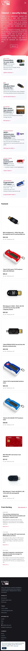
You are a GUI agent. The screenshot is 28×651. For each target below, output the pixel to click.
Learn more (16, 645)
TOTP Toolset (4, 608)
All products (4, 598)
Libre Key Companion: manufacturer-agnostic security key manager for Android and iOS (13, 554)
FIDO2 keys (3, 602)
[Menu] (25, 2)
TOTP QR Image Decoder (7, 610)
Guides (2, 618)
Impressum (3, 637)
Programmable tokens (6, 600)
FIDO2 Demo (4, 612)
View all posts (22, 507)
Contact (3, 635)
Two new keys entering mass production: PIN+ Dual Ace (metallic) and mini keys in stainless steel (14, 516)
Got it (4, 648)
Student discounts (6, 625)
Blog (2, 621)
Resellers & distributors (6, 627)
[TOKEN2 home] (5, 3)
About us (14, 46)
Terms (2, 639)
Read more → (6, 526)
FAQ (2, 623)
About (2, 633)
